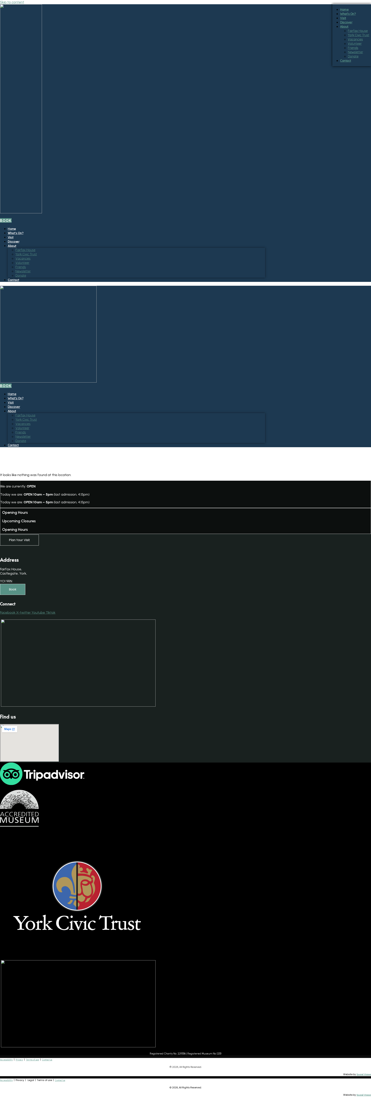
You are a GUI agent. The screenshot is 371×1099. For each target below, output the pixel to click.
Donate (20, 275)
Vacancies (23, 258)
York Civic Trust (26, 254)
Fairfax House (25, 250)
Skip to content (12, 2)
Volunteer (22, 263)
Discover (13, 241)
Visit (11, 237)
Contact (13, 280)
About (12, 246)
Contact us (47, 1059)
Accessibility (6, 1059)
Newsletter (23, 271)
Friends (20, 267)
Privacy (19, 1059)
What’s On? (15, 233)
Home (12, 229)
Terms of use (32, 1059)
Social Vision (364, 1074)
